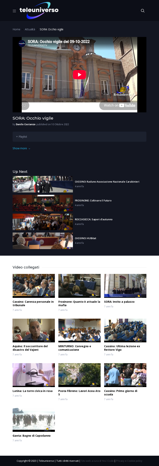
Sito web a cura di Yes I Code (97, 461)
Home (16, 29)
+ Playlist (21, 136)
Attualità (30, 29)
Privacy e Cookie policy (129, 461)
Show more (20, 148)
